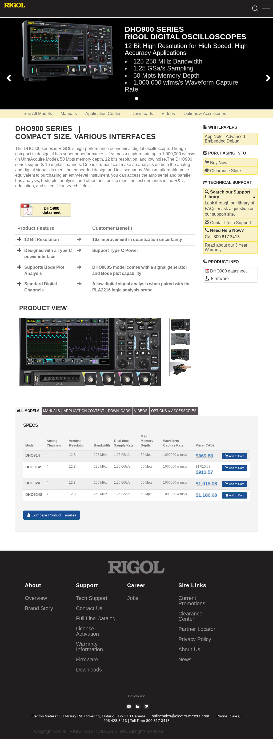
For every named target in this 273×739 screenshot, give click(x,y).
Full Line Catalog (95, 618)
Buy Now (218, 162)
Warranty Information (89, 646)
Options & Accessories (204, 113)
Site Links (192, 585)
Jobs (132, 598)
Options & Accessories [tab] (173, 411)
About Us (189, 649)
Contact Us (89, 608)
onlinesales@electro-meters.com (180, 716)
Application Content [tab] (84, 411)
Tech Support (91, 598)
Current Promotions (191, 600)
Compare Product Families (53, 515)
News (184, 659)
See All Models (37, 113)
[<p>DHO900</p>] (180, 325)
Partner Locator (196, 629)
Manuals (69, 113)
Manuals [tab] (51, 411)
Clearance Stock (225, 170)
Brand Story (39, 608)
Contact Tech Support (230, 222)
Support (87, 585)
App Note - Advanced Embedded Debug (225, 139)
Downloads (142, 113)
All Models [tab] (28, 411)
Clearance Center (190, 616)
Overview (36, 598)
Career (136, 585)
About (33, 585)
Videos (168, 113)
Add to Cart (236, 456)
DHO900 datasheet (51, 210)
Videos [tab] (140, 411)
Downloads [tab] (119, 411)
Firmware (219, 278)
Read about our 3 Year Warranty (226, 247)
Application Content (104, 113)
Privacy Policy (194, 639)
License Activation (87, 631)
